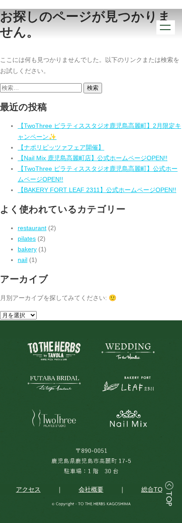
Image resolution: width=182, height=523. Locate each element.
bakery (27, 249)
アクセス (28, 489)
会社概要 (91, 489)
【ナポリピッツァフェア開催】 (61, 147)
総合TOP (154, 489)
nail (22, 259)
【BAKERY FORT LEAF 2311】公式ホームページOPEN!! (97, 189)
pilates (27, 238)
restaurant (32, 227)
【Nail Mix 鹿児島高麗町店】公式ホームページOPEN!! (92, 158)
